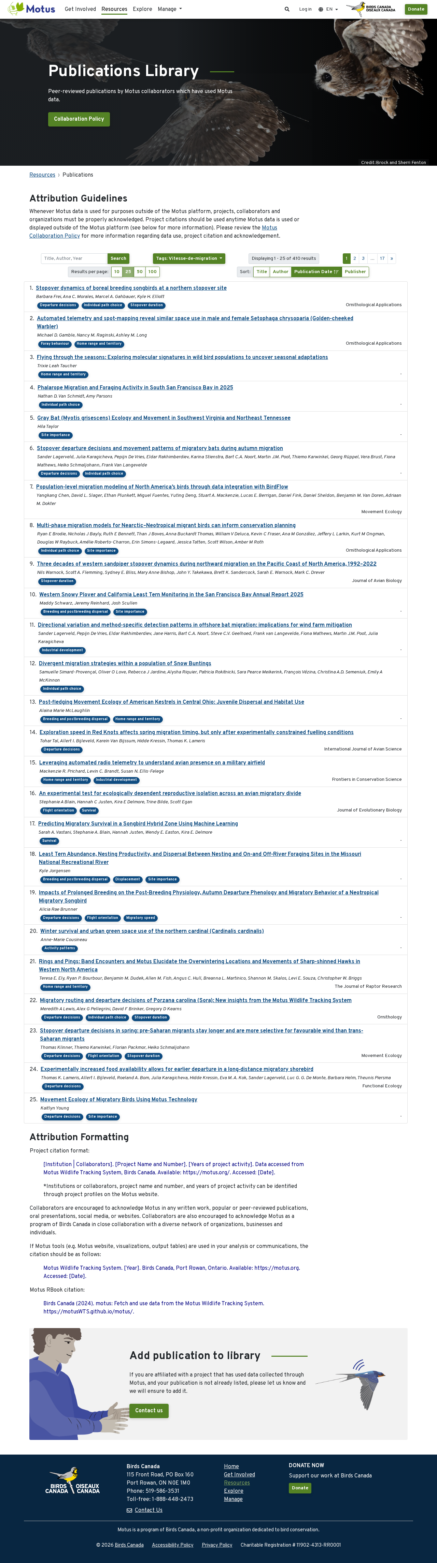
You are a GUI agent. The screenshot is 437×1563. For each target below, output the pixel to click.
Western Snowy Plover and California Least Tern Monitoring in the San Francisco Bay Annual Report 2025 (171, 595)
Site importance (55, 435)
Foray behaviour (55, 344)
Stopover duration (146, 305)
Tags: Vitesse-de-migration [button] (187, 259)
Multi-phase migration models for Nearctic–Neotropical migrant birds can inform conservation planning (166, 525)
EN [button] (329, 9)
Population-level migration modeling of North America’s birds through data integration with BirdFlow (162, 487)
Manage (233, 1499)
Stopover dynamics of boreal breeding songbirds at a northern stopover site (131, 288)
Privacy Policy (217, 1545)
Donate (416, 9)
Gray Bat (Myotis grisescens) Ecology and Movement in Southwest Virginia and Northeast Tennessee (164, 418)
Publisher (355, 272)
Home (231, 1466)
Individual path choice (103, 305)
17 (382, 259)
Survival (89, 810)
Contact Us (149, 1510)
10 (116, 272)
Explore (142, 9)
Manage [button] (168, 9)
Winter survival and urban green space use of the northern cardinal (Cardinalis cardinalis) (152, 931)
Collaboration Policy (79, 119)
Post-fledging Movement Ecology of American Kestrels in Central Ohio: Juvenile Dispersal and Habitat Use (171, 702)
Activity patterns (59, 948)
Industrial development (62, 650)
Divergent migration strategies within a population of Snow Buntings (125, 663)
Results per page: (90, 272)
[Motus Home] (32, 9)
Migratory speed (140, 918)
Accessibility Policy (173, 1545)
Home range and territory (99, 344)
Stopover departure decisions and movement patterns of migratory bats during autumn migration (160, 448)
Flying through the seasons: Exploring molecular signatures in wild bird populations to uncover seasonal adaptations (182, 357)
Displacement (127, 879)
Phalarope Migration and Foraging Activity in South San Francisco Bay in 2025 (135, 388)
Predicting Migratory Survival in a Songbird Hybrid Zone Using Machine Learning (138, 824)
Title (261, 272)
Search (118, 259)
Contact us (149, 1411)
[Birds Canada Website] (371, 9)
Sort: (245, 272)
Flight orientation (58, 810)
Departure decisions (58, 305)
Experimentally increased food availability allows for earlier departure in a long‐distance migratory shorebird (177, 1069)
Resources (114, 9)
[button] (287, 9)
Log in (305, 9)
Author (280, 272)
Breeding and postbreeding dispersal (75, 612)
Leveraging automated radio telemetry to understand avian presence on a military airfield (152, 763)
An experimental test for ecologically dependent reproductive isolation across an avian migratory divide (170, 793)
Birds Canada (129, 1545)
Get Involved (80, 9)
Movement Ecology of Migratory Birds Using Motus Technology (118, 1100)
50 (140, 272)
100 (153, 272)
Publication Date (314, 272)
